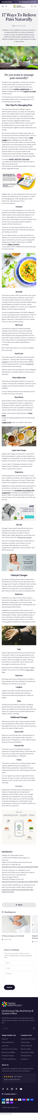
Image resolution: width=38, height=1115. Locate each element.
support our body (29, 91)
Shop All (4, 1039)
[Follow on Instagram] (12, 1089)
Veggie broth (6, 422)
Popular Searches (6, 1114)
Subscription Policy (27, 1052)
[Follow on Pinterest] (16, 1089)
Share (20, 905)
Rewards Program (8, 1056)
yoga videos (30, 670)
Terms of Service (27, 955)
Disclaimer (24, 1059)
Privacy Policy (14, 955)
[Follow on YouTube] (21, 1089)
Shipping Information (28, 1039)
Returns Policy (26, 1049)
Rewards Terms (26, 1056)
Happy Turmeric (13, 244)
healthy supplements (21, 89)
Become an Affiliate (8, 1052)
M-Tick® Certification (9, 1059)
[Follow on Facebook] (3, 1089)
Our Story (5, 1046)
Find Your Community (9, 1049)
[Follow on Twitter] (7, 1089)
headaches (30, 364)
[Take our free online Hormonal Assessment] (19, 562)
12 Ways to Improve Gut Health (13, 936)
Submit (9, 987)
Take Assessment (8, 1042)
